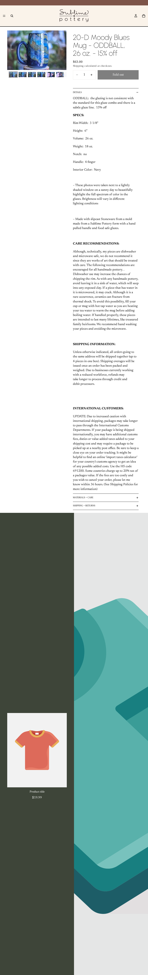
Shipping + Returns (84, 505)
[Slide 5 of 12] (51, 74)
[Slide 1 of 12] (13, 74)
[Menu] (4, 16)
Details (77, 92)
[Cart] (144, 16)
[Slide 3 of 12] (32, 74)
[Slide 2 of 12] (23, 74)
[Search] (12, 16)
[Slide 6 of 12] (60, 74)
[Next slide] (62, 50)
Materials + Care (83, 497)
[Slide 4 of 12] (41, 74)
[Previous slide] (11, 50)
